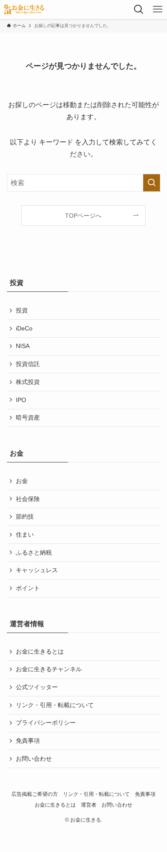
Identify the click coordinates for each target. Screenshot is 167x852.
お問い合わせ (34, 758)
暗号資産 (28, 417)
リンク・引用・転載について (55, 705)
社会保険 (28, 498)
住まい (25, 534)
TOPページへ (83, 215)
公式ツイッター (37, 687)
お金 (22, 480)
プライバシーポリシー (46, 722)
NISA (23, 345)
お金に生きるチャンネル (49, 669)
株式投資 (28, 381)
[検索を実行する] (151, 183)
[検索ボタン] (138, 9)
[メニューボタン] (157, 9)
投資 (22, 310)
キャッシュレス (37, 570)
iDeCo (24, 328)
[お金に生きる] (24, 9)
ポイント (28, 588)
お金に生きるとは (40, 651)
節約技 (25, 516)
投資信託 (28, 363)
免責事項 (28, 740)
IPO (21, 399)
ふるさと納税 (34, 552)
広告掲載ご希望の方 (35, 794)
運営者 (88, 804)
